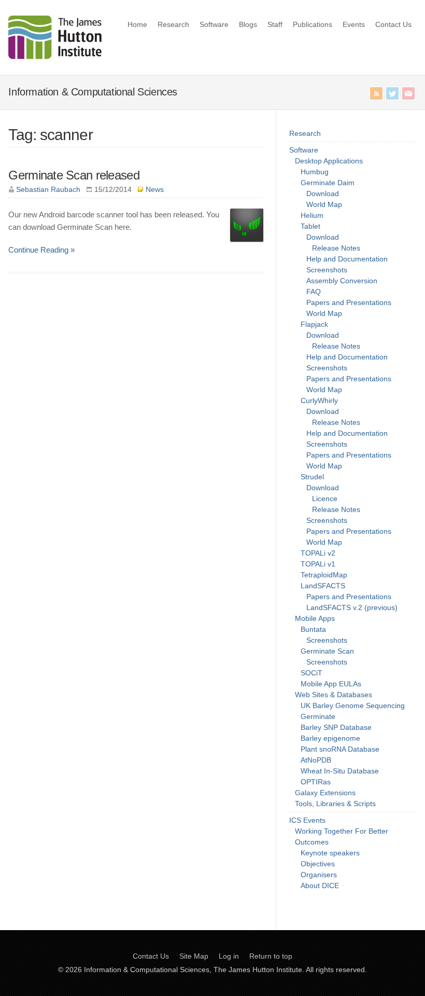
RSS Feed (376, 93)
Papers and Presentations (348, 302)
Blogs (248, 24)
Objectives (318, 864)
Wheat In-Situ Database (340, 771)
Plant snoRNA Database (340, 749)
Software (214, 24)
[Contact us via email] (408, 93)
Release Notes (336, 248)
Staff (274, 24)
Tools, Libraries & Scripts (335, 803)
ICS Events (307, 820)
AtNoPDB (316, 760)
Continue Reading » (41, 250)
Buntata (313, 629)
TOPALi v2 (318, 553)
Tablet (310, 226)
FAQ (313, 291)
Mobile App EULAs (331, 684)
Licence (324, 498)
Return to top (270, 956)
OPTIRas (316, 782)
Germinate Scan (327, 651)
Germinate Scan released (73, 175)
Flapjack (314, 324)
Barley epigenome (330, 738)
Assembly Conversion (341, 280)
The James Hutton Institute (258, 969)
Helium (312, 215)
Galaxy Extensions (325, 793)
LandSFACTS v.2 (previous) (352, 607)
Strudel (312, 477)
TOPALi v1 (318, 564)
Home (137, 24)
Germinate (318, 716)
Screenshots (326, 270)
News (155, 189)
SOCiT (311, 673)
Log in (229, 956)
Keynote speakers (330, 853)
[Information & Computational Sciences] (55, 56)
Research (173, 24)
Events (354, 24)
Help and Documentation (347, 259)
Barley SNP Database (336, 727)
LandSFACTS (323, 586)
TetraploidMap (324, 575)
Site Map (193, 956)
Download (322, 193)
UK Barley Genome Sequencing (353, 705)
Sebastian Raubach (48, 189)
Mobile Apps (315, 618)
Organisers (319, 874)
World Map (324, 204)
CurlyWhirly (319, 400)
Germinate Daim (328, 182)
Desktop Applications (329, 161)
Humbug (315, 172)
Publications (312, 24)
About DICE (320, 885)
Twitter (392, 93)
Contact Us (393, 24)
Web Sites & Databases (333, 694)
